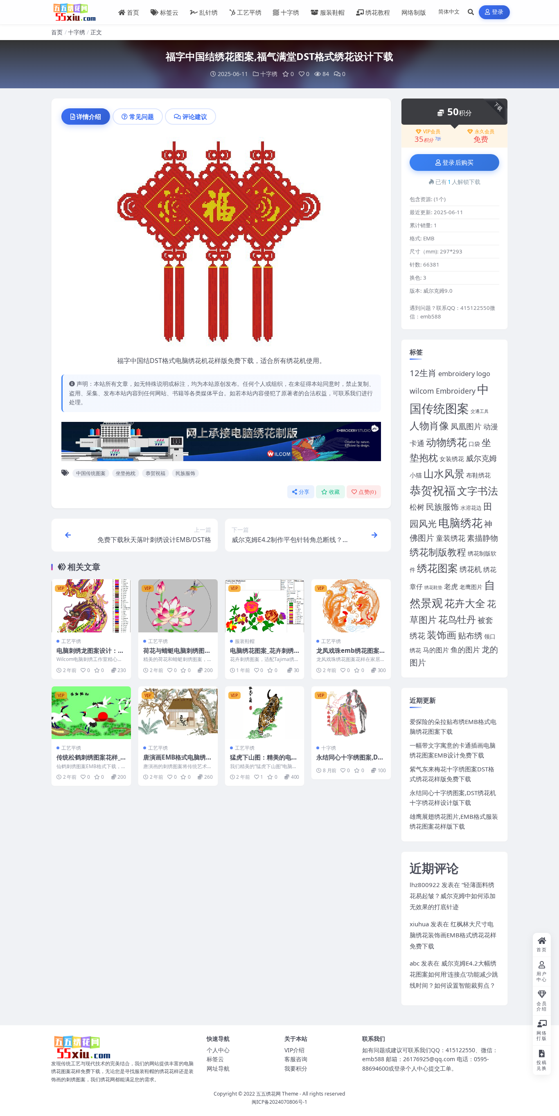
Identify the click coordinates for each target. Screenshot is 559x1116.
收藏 (334, 492)
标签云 (169, 12)
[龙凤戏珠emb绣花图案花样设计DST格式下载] (351, 605)
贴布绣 (470, 635)
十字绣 (290, 12)
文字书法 (477, 490)
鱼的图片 (465, 649)
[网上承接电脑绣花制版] (221, 444)
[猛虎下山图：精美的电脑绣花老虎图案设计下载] (264, 712)
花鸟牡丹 (457, 619)
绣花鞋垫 (433, 587)
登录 (498, 12)
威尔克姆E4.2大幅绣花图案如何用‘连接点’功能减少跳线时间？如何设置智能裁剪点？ (454, 974)
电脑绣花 (460, 522)
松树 (417, 507)
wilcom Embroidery (443, 391)
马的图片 (436, 649)
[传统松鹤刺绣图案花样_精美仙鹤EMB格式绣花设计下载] (91, 712)
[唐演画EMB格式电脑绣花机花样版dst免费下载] (178, 712)
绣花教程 (377, 12)
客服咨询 (295, 1059)
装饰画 (441, 634)
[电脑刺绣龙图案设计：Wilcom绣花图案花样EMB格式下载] (91, 605)
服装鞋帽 (332, 12)
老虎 (451, 586)
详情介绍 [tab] (89, 116)
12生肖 (423, 373)
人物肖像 (429, 425)
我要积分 (295, 1068)
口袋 (474, 444)
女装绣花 (452, 459)
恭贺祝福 (155, 473)
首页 (133, 12)
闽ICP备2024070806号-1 (279, 1101)
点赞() (367, 492)
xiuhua (419, 924)
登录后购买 (458, 162)
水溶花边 (471, 507)
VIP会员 (431, 131)
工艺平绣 (249, 12)
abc (414, 963)
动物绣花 (446, 442)
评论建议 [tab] (195, 116)
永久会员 (484, 131)
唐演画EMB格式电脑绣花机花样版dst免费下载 (177, 761)
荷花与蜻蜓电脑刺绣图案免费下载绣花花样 (177, 654)
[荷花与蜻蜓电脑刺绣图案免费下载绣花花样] (178, 605)
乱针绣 (208, 12)
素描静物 (482, 537)
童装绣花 (450, 538)
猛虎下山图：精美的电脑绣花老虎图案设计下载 (264, 761)
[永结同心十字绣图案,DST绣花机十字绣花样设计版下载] (351, 712)
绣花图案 (437, 568)
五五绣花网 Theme (277, 1093)
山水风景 (444, 473)
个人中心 (218, 1050)
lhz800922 (425, 885)
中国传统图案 (91, 473)
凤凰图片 (466, 426)
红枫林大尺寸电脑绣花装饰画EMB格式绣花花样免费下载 (453, 935)
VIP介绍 (294, 1050)
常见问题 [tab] (141, 116)
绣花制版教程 (438, 551)
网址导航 (218, 1068)
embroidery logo (464, 373)
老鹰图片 (471, 587)
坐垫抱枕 (125, 473)
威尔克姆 (481, 458)
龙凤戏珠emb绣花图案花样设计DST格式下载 (350, 654)
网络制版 (413, 12)
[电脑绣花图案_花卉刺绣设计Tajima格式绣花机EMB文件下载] (264, 605)
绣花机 (471, 569)
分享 (304, 492)
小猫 (416, 475)
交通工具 (480, 411)
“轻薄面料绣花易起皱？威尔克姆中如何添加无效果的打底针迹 (453, 896)
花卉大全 (464, 603)
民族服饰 (185, 473)
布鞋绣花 (478, 475)
